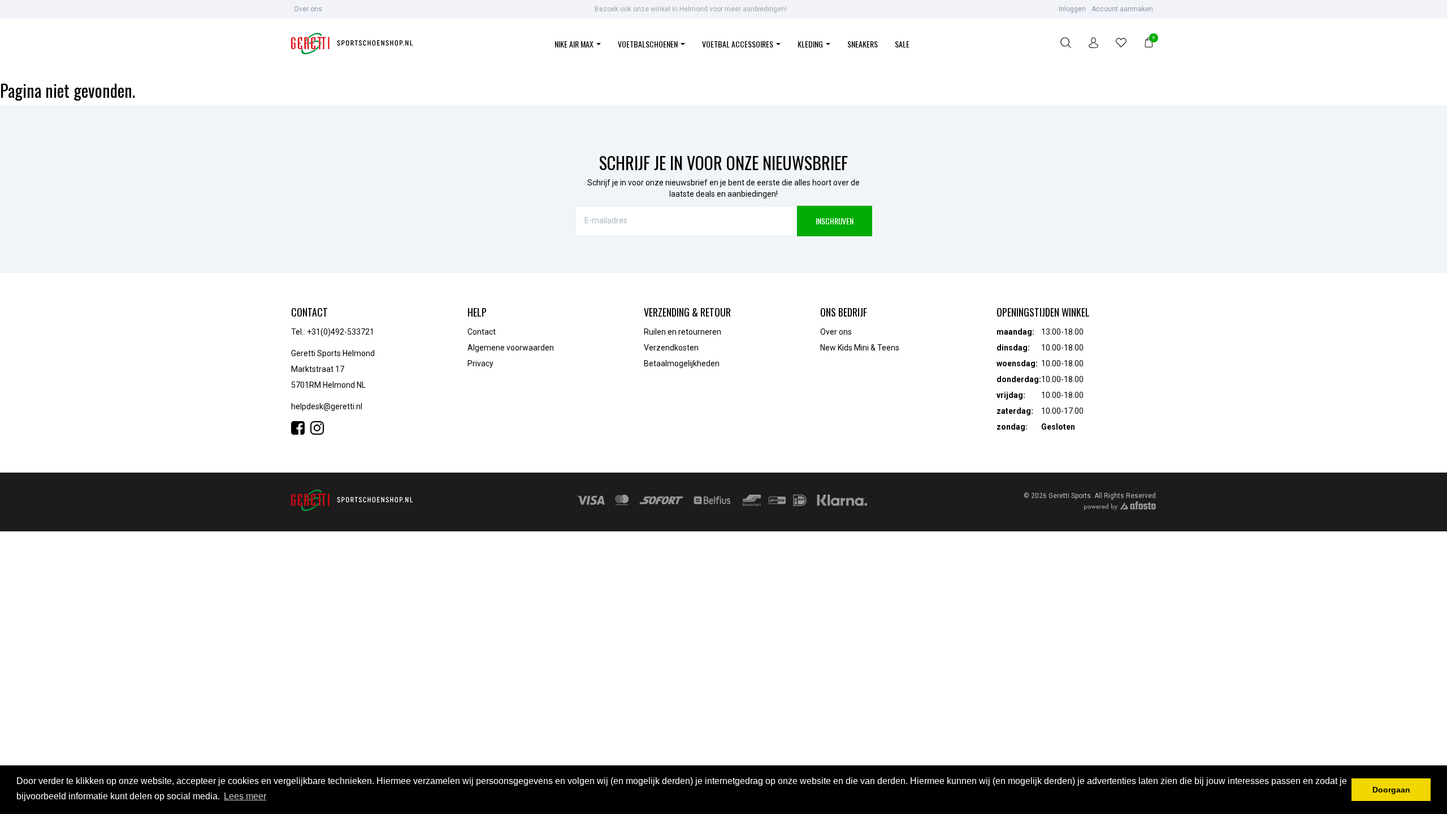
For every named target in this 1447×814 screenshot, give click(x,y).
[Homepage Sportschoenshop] (352, 44)
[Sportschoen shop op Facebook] (300, 430)
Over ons (308, 9)
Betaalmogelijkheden (682, 363)
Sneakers (862, 44)
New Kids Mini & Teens (859, 347)
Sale (902, 44)
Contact (481, 331)
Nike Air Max (574, 44)
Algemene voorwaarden (510, 347)
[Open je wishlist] (1121, 44)
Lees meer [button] (245, 796)
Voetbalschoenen (648, 44)
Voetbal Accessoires (738, 44)
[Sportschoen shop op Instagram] (317, 430)
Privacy (480, 363)
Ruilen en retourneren (682, 331)
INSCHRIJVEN (835, 221)
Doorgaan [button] (1391, 789)
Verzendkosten (671, 347)
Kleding (811, 44)
